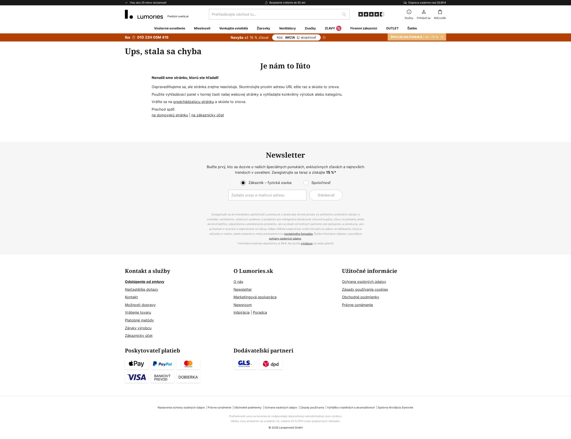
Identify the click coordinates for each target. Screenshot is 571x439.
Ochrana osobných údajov (364, 281)
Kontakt (131, 297)
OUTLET (392, 28)
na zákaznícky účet (207, 115)
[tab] (177, 303)
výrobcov (307, 243)
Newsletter (243, 289)
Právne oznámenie (357, 304)
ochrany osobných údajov (285, 238)
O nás (238, 281)
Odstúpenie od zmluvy (144, 281)
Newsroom (243, 304)
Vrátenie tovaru (138, 312)
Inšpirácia (242, 312)
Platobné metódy (139, 320)
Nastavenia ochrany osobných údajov (181, 407)
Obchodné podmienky (360, 297)
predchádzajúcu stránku (193, 101)
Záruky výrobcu (138, 328)
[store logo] (157, 14)
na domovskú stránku (170, 115)
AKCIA (296, 37)
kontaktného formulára (298, 234)
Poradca (260, 312)
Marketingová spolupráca (255, 297)
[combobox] (279, 14)
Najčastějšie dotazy (141, 289)
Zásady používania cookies (365, 289)
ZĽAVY (330, 28)
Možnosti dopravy (140, 304)
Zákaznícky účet (139, 335)
